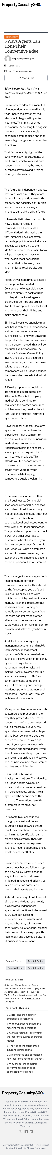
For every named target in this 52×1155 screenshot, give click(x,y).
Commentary (12, 37)
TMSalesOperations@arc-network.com (23, 995)
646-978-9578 (22, 1115)
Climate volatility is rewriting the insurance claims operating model (24, 1036)
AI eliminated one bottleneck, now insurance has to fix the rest (25, 1056)
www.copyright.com (35, 988)
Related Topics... (14, 961)
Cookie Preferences (37, 1148)
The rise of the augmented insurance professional (23, 1047)
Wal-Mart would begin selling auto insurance (23, 118)
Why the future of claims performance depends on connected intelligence (22, 1067)
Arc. (21, 1145)
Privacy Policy (20, 1148)
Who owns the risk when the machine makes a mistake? (24, 1025)
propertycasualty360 (25, 59)
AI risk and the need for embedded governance (21, 1016)
